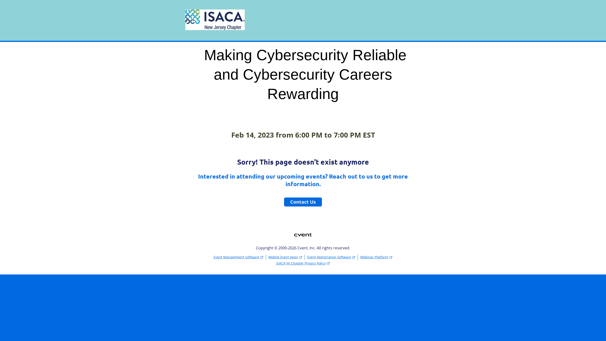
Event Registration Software (329, 257)
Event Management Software (236, 257)
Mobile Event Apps (283, 257)
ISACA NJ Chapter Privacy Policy (301, 263)
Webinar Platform (374, 257)
